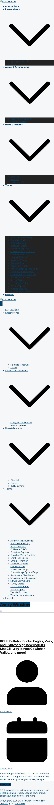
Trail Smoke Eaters (19, 283)
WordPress (20, 803)
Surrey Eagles (17, 280)
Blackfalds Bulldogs (20, 240)
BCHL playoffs (17, 182)
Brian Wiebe (6, 711)
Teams (8, 185)
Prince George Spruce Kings (24, 268)
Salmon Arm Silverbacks (22, 271)
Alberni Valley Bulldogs (21, 237)
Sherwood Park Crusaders (23, 274)
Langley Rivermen (19, 257)
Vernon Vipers (17, 285)
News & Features (14, 124)
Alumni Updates (18, 121)
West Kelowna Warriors (22, 291)
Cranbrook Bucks (19, 254)
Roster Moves (12, 9)
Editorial (14, 176)
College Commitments (21, 118)
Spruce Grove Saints (20, 277)
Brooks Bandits (18, 243)
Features (14, 179)
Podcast (9, 294)
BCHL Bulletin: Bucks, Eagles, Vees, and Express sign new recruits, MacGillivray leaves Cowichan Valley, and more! (26, 646)
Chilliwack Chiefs (18, 245)
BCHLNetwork (25, 800)
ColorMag (5, 803)
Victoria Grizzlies (18, 288)
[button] (29, 58)
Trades (13, 64)
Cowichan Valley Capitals (22, 251)
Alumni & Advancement (17, 67)
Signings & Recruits (19, 61)
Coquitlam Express (19, 248)
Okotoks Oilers (17, 263)
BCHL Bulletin (12, 6)
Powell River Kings (19, 265)
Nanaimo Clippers (19, 260)
